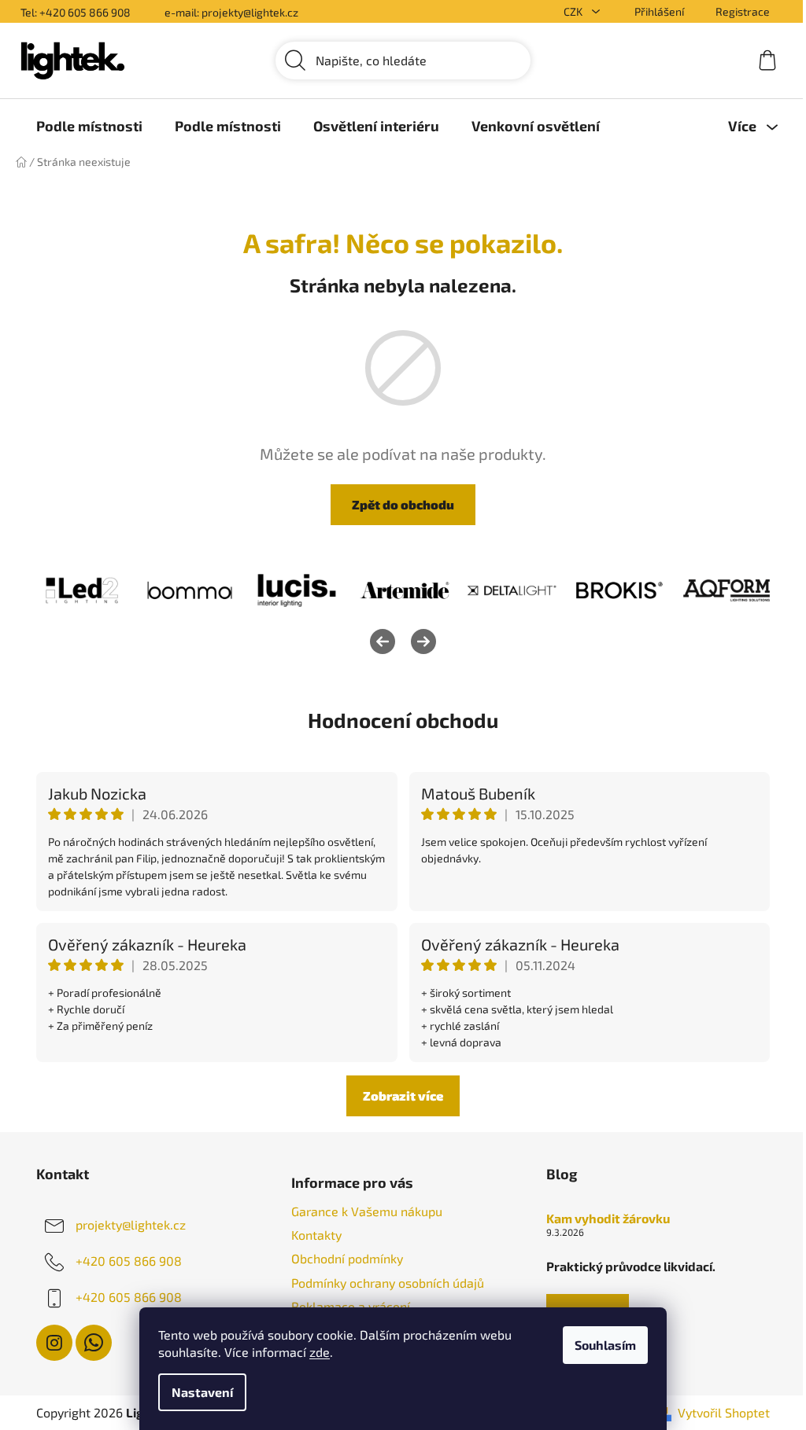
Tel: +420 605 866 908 (75, 12)
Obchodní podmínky (347, 1258)
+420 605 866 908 (129, 1260)
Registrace (742, 11)
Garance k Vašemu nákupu (366, 1211)
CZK (574, 11)
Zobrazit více (403, 1095)
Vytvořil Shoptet (724, 1412)
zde (319, 1351)
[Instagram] (54, 1343)
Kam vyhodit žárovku (608, 1218)
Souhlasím (605, 1344)
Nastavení (202, 1391)
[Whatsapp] (94, 1343)
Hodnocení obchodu (403, 720)
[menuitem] (89, 126)
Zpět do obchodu (403, 504)
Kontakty (316, 1234)
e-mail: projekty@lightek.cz (231, 12)
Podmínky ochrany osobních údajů (387, 1282)
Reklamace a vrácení (350, 1306)
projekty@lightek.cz (131, 1224)
